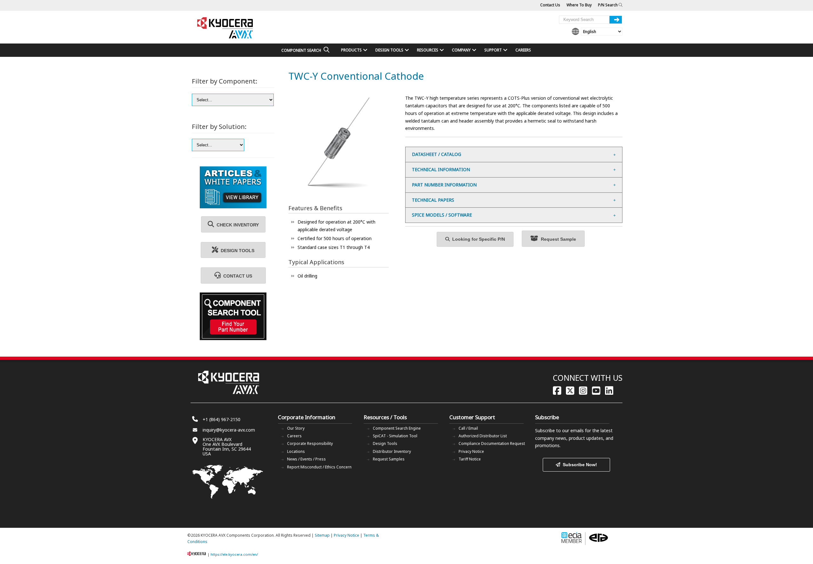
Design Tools (385, 443)
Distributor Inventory (392, 451)
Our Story (296, 428)
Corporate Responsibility (310, 443)
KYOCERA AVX (225, 28)
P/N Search (608, 5)
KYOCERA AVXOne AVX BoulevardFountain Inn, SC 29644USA (227, 446)
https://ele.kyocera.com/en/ (234, 554)
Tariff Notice (470, 459)
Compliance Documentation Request (492, 443)
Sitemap (322, 535)
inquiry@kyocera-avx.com (229, 430)
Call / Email (468, 428)
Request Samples (389, 459)
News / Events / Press (306, 459)
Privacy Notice (471, 451)
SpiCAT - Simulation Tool (395, 436)
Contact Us (550, 5)
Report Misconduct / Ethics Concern (319, 467)
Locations (296, 451)
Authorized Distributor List (483, 436)
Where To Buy (579, 5)
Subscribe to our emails (559, 430)
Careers (294, 436)
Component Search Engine (397, 428)
